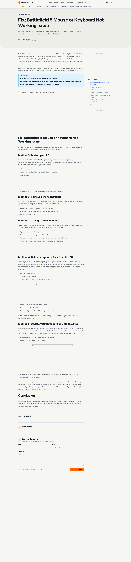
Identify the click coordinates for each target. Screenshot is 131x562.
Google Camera (54, 6)
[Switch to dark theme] (111, 2)
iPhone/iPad (70, 2)
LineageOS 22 (39, 6)
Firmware (72, 6)
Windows (87, 2)
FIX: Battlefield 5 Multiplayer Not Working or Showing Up (38, 78)
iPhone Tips (79, 6)
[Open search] (107, 2)
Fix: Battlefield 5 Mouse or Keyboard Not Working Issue (99, 83)
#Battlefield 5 (27, 416)
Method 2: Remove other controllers (100, 90)
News (50, 2)
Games (63, 2)
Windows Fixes (87, 6)
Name (19, 444)
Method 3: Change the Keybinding (99, 92)
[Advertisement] (51, 183)
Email (53, 444)
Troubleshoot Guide (25, 14)
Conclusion (92, 104)
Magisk (46, 6)
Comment (21, 451)
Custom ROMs (64, 6)
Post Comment (78, 469)
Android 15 (31, 6)
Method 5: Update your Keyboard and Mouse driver (100, 100)
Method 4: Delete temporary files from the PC (100, 96)
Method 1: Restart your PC (97, 87)
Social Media (79, 2)
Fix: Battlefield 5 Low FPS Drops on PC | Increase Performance (40, 84)
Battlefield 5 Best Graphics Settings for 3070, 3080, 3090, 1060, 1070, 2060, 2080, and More (50, 81)
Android (56, 2)
